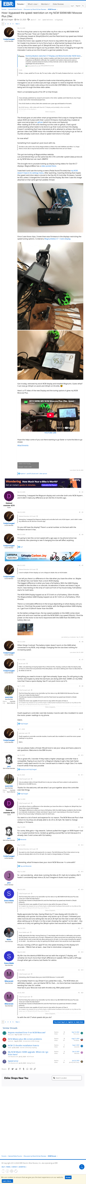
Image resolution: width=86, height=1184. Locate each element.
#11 (82, 775)
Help (3, 1167)
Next (17, 24)
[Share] (79, 28)
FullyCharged (8, 19)
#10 (82, 755)
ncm (39, 20)
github (40, 122)
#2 (82, 492)
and (28, 769)
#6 (82, 642)
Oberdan (76, 1053)
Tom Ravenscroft (13, 1056)
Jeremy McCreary (74, 1062)
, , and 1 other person (33, 473)
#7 (82, 659)
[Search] (82, 5)
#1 (82, 28)
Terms (8, 1167)
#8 (82, 686)
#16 (82, 889)
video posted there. (49, 166)
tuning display (59, 20)
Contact (14, 1167)
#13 (82, 827)
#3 (82, 512)
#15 (82, 871)
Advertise (22, 1167)
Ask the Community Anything (28, 1047)
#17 (82, 928)
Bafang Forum (31, 1063)
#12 (82, 799)
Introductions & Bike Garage (31, 1041)
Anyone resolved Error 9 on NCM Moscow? (27, 1032)
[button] (24, 4)
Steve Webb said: (24, 932)
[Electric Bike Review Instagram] (11, 1171)
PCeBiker (76, 1040)
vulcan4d (76, 1047)
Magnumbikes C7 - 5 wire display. (57, 239)
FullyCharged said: (24, 690)
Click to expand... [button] (50, 112)
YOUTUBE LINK (50, 433)
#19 (82, 970)
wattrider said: (23, 733)
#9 (82, 729)
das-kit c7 (33, 20)
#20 (82, 993)
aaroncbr (10, 1041)
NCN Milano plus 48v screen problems (25, 1039)
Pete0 (9, 1047)
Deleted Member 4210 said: (27, 516)
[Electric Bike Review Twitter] (16, 1171)
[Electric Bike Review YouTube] (3, 1171)
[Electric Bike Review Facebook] (7, 1171)
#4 (82, 534)
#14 (82, 845)
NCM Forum (26, 1035)
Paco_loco (11, 1035)
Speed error (13, 1061)
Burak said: (22, 664)
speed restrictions (47, 20)
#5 (82, 565)
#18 (82, 952)
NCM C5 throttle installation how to (23, 1045)
